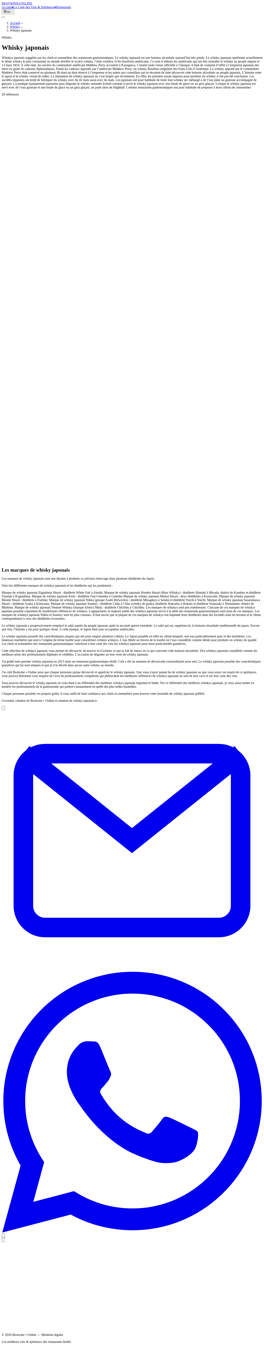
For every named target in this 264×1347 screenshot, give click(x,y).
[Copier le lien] (3, 708)
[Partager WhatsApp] (132, 1231)
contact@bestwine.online (18, 1332)
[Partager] (3, 1235)
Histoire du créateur (22, 1283)
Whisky (15, 26)
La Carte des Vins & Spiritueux (34, 7)
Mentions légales (21, 1299)
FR (8, 12)
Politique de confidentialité (27, 1302)
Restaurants (63, 7)
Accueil (7, 7)
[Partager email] (132, 970)
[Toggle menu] (3, 17)
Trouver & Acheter (18, 117)
